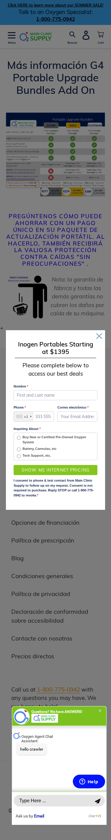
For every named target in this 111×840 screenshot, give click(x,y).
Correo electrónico (73, 407)
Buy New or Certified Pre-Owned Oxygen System (54, 439)
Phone (20, 407)
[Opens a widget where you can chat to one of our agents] (89, 782)
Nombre (21, 386)
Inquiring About (27, 429)
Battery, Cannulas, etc (39, 448)
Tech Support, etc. (36, 455)
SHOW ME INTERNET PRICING (55, 470)
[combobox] (23, 416)
